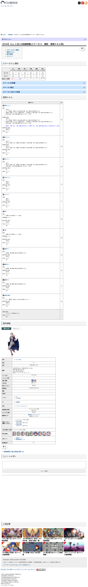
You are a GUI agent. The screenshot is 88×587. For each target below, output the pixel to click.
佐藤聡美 (18, 402)
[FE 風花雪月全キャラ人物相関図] (53, 547)
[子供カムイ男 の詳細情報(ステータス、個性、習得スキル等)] (44, 433)
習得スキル (10, 52)
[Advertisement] (44, 19)
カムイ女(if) (18, 359)
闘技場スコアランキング (34, 414)
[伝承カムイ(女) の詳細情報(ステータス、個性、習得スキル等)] (27, 433)
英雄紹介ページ (19, 438)
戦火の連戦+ (19, 421)
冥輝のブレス (7, 105)
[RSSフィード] (86, 3)
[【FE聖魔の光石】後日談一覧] (32, 547)
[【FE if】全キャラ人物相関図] (74, 533)
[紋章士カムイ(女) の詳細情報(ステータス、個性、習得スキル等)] (49, 433)
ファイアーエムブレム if (21, 406)
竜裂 (5, 211)
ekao (17, 398)
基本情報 (10, 54)
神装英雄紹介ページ (20, 439)
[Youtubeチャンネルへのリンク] (82, 3)
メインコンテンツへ (7, 6)
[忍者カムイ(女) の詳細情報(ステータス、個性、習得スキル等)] (31, 433)
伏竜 (5, 230)
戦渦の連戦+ (19, 424)
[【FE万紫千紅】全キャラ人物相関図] (12, 533)
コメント (10, 56)
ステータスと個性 (13, 50)
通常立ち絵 (6, 328)
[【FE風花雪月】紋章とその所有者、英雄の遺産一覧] (32, 533)
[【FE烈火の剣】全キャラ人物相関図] (53, 533)
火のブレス (6, 194)
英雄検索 (10, 34)
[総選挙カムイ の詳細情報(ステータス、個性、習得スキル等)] (40, 433)
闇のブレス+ (7, 137)
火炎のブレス (7, 177)
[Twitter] (79, 3)
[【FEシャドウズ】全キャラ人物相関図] (74, 547)
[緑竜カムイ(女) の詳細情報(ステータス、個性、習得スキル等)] (19, 433)
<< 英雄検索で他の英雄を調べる (13, 452)
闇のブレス (6, 159)
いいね (82, 49)
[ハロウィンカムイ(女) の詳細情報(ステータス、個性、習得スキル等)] (36, 433)
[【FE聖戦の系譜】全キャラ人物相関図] (12, 547)
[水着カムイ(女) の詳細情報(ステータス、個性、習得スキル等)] (14, 433)
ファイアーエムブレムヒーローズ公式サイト (16, 565)
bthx (17, 396)
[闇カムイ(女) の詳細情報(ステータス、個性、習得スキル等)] (23, 433)
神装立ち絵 (16, 328)
